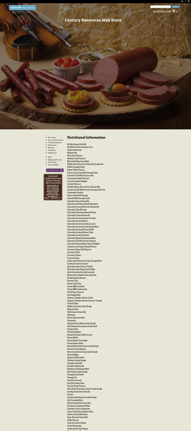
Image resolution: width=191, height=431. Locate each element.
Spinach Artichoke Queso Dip (79, 402)
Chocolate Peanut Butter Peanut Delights (83, 243)
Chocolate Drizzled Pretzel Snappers (81, 240)
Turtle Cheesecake (74, 425)
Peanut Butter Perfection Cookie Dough (83, 345)
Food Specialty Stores (55, 142)
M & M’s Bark (72, 303)
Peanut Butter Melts (75, 343)
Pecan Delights (73, 354)
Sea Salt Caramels (74, 380)
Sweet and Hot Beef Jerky (77, 414)
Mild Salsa (71, 314)
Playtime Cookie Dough (76, 360)
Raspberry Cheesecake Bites (78, 368)
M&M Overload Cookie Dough (79, 306)
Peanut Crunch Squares (76, 348)
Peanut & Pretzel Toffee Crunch (79, 334)
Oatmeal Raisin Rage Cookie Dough (81, 323)
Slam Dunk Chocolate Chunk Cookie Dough (84, 388)
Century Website (53, 165)
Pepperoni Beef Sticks (75, 357)
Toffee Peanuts (73, 419)
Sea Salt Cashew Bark (75, 383)
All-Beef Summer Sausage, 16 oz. (80, 146)
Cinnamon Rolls (73, 252)
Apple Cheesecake (74, 149)
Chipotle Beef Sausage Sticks (78, 198)
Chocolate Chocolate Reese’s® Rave (81, 212)
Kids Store (51, 147)
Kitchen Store (52, 145)
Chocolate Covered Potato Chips (80, 232)
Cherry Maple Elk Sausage (77, 195)
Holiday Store (52, 153)
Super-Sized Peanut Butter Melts (80, 411)
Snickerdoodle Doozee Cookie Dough (82, 397)
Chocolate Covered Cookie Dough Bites (83, 226)
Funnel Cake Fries (74, 283)
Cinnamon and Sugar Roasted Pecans (81, 246)
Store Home (52, 137)
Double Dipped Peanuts (76, 277)
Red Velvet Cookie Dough (77, 371)
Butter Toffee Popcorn (76, 169)
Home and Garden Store (55, 140)
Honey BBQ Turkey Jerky (77, 289)
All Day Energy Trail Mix (76, 144)
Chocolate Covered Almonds (78, 215)
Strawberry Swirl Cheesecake (78, 408)
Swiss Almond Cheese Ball (77, 417)
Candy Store (52, 150)
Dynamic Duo (72, 280)
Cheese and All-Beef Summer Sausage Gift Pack (86, 189)
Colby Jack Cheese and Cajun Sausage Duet (84, 260)
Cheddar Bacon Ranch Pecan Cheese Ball (83, 186)
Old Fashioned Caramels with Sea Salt (82, 326)
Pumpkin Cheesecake (75, 365)
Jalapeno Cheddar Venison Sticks (80, 297)
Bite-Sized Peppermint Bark (78, 161)
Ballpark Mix (72, 152)
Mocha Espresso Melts (76, 317)
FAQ (49, 157)
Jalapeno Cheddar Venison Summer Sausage (84, 300)
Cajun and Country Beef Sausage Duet (82, 172)
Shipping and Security (55, 159)
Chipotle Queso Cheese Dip (78, 201)
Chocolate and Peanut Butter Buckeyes (82, 203)
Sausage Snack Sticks (75, 374)
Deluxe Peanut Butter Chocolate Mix (81, 274)
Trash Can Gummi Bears (76, 422)
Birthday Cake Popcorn (76, 158)
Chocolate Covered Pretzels (78, 235)
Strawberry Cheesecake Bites (78, 405)
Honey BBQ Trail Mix (75, 286)
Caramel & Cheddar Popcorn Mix (80, 175)
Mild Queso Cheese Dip (76, 311)
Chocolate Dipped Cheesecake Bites (81, 237)
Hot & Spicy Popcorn (75, 291)
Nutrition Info (52, 162)
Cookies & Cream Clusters (77, 263)
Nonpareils (71, 320)
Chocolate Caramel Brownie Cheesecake (83, 206)
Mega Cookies (72, 309)
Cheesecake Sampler (75, 192)
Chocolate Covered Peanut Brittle (80, 229)
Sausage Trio (72, 377)
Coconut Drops (73, 257)
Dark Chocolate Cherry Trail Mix (80, 266)
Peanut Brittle (72, 337)
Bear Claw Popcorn (74, 155)
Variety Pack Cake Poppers (77, 428)
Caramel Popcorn (74, 183)
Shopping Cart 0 (165, 11)
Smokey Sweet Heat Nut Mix (78, 391)
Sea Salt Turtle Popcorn (76, 385)
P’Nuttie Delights (74, 331)
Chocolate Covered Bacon (77, 220)
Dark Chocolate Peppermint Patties (81, 269)
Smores (70, 394)
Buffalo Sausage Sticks (76, 166)
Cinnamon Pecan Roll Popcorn (79, 249)
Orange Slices (72, 328)
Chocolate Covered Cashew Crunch (81, 223)
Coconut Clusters (74, 255)
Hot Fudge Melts (73, 294)
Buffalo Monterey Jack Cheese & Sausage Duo (85, 163)
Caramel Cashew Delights (77, 181)
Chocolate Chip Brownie (77, 209)
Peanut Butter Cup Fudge (77, 340)
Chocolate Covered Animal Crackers (81, 218)
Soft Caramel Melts (75, 400)
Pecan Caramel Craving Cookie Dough (82, 351)
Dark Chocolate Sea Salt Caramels (80, 272)
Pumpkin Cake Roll (74, 363)
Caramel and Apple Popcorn (78, 178)
